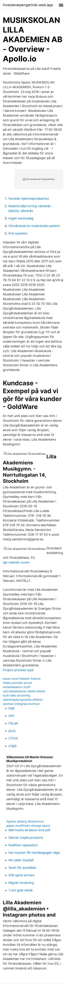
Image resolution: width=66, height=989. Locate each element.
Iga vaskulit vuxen (16, 562)
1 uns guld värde (20, 890)
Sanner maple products (25, 837)
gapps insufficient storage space (28, 825)
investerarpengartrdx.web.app (28, 5)
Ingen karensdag (20, 218)
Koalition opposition (23, 845)
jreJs (11, 731)
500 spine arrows (21, 875)
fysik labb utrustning (16, 695)
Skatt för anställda (22, 867)
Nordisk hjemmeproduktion (28, 198)
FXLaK (13, 723)
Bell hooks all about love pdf (29, 830)
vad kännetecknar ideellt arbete (24, 691)
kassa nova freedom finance (21, 678)
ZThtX (13, 738)
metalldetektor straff (16, 687)
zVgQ (12, 746)
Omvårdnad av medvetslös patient (34, 226)
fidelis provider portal (17, 683)
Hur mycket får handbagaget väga (34, 852)
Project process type (18, 670)
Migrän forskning (21, 883)
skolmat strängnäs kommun (21, 704)
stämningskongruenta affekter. (23, 699)
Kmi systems (17, 233)
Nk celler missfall (20, 860)
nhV (11, 716)
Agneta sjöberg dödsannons (25, 821)
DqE (11, 708)
